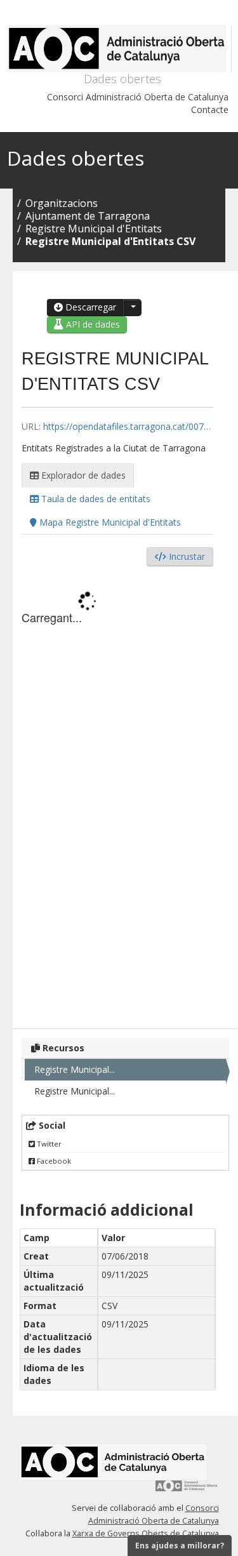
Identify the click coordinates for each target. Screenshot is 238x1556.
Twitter (48, 1143)
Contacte (209, 109)
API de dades (91, 324)
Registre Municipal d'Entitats (93, 229)
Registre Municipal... (74, 1069)
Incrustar (185, 556)
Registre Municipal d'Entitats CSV (110, 241)
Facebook (53, 1161)
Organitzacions (61, 203)
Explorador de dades (82, 475)
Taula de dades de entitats (94, 499)
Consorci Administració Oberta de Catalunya (137, 97)
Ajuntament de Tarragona (87, 216)
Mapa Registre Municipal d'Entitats (109, 522)
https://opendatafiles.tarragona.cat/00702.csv (136, 426)
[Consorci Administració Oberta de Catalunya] (186, 1490)
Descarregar (89, 307)
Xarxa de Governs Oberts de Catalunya (145, 1533)
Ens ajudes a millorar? (179, 1545)
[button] (132, 307)
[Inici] (119, 48)
